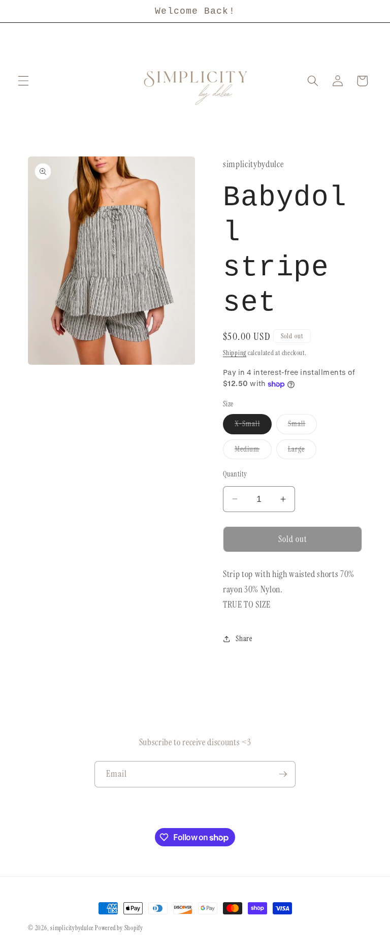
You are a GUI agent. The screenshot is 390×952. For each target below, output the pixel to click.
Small (302, 426)
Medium (253, 451)
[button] (23, 81)
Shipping (234, 352)
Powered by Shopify (119, 928)
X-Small (253, 426)
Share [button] (244, 638)
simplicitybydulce (71, 928)
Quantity (235, 474)
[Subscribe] (283, 774)
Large (302, 451)
